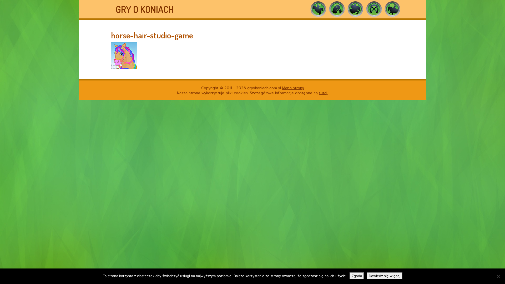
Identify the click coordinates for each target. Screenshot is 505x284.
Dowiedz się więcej (384, 276)
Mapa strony (293, 88)
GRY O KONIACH (145, 9)
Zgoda (357, 276)
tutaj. (323, 93)
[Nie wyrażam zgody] (498, 276)
